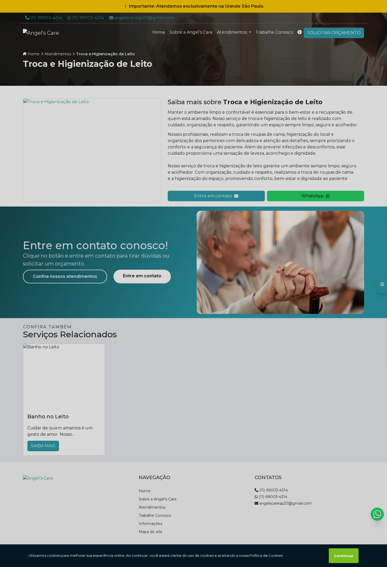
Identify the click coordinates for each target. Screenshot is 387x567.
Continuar (343, 556)
